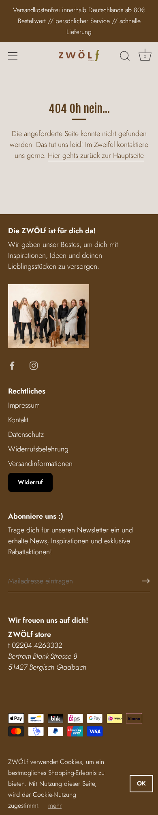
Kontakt (18, 420)
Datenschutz (26, 434)
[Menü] (13, 56)
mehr (55, 805)
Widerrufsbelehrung (38, 449)
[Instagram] (34, 365)
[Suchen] (125, 57)
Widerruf (30, 482)
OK (141, 783)
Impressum (24, 405)
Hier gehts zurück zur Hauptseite (96, 155)
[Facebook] (12, 365)
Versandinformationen (40, 463)
